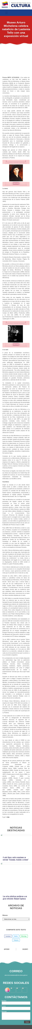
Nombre (4, 1000)
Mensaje (4, 1011)
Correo (4, 1006)
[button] (6, 12)
